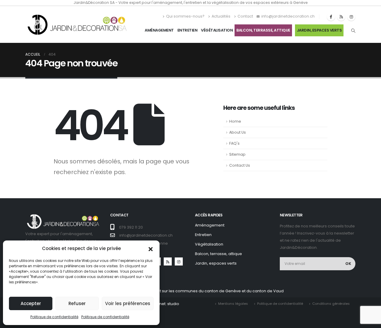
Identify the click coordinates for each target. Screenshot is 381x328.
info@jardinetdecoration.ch (288, 16)
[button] (151, 249)
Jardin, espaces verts (319, 30)
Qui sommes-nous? (185, 16)
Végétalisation (217, 30)
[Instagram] (351, 17)
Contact (245, 16)
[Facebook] (331, 17)
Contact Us (239, 165)
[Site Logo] (77, 24)
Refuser (77, 303)
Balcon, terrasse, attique (263, 30)
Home (235, 121)
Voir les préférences (127, 303)
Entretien (187, 30)
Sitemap (237, 154)
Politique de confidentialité (54, 316)
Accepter (31, 303)
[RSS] (341, 17)
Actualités (221, 16)
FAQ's (234, 143)
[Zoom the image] (63, 215)
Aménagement (159, 30)
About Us (237, 132)
